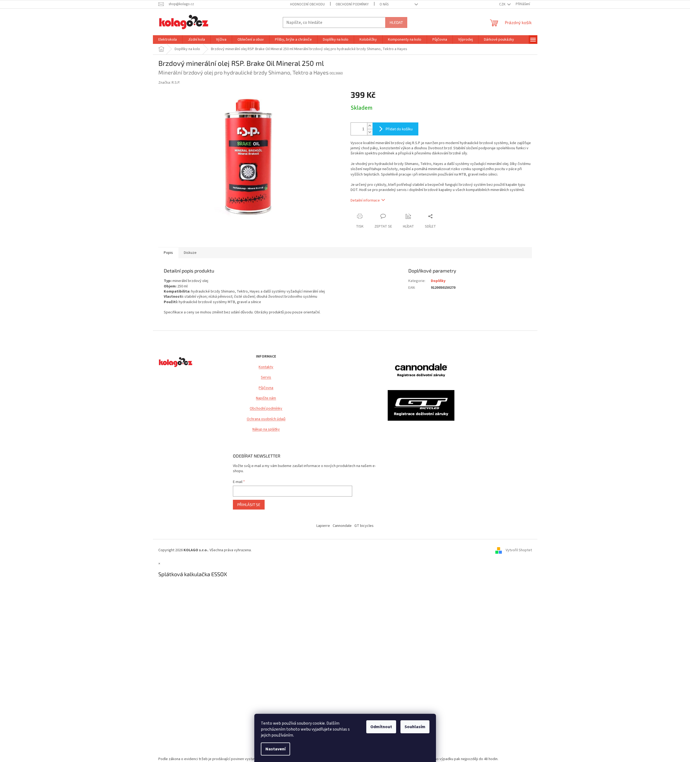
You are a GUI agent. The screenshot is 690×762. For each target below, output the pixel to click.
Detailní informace (365, 200)
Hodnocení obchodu (307, 4)
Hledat (396, 22)
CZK (502, 4)
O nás (384, 4)
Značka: (169, 82)
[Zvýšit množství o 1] (370, 126)
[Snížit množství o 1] (370, 132)
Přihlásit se (248, 504)
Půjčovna (266, 388)
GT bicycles (364, 525)
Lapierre (323, 525)
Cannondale (342, 525)
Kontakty (266, 367)
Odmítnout (381, 727)
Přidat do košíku (399, 129)
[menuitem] (167, 39)
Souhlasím (415, 727)
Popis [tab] (168, 252)
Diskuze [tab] (190, 252)
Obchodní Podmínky (352, 4)
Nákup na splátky (266, 429)
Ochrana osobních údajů (266, 419)
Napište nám (266, 398)
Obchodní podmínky (266, 408)
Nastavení (275, 749)
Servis (266, 377)
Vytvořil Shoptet (519, 550)
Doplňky (438, 281)
